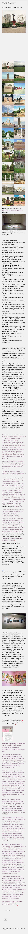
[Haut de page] (25, 931)
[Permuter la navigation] (5, 919)
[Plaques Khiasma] (14, 621)
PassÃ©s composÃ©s (8, 507)
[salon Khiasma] (14, 678)
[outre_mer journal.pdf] (7, 734)
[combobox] (11, 911)
